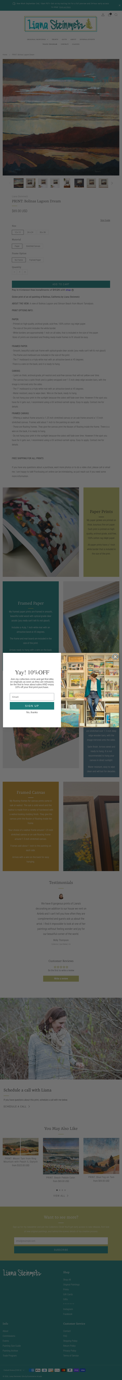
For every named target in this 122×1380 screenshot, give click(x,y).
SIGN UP (32, 705)
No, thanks (32, 712)
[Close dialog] (115, 656)
